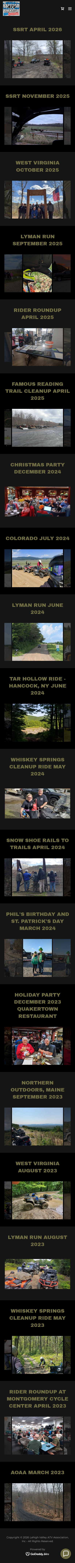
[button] (62, 8)
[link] (11, 8)
